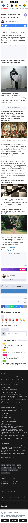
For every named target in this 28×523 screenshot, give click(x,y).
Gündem (8, 12)
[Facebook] (5, 491)
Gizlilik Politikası (4, 481)
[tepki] (2, 320)
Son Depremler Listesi (6, 417)
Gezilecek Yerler (5, 472)
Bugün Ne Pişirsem (13, 470)
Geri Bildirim (4, 480)
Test (4, 343)
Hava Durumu (4, 415)
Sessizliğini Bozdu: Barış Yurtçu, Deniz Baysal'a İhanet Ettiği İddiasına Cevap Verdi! (14, 357)
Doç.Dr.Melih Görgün (11, 21)
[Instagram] (2, 491)
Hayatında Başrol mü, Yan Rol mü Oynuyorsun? (14, 352)
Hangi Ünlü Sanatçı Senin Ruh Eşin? (9, 389)
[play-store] (13, 497)
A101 (15, 467)
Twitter (3, 465)
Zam (14, 465)
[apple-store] (5, 497)
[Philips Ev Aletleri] (8, 5)
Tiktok (19, 467)
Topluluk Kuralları (5, 483)
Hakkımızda (3, 478)
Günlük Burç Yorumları (7, 467)
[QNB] (20, 5)
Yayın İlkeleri (16, 481)
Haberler (3, 12)
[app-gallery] (21, 497)
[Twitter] (8, 491)
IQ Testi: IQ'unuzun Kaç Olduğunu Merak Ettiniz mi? (12, 459)
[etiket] (25, 15)
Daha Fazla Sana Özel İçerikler (13, 291)
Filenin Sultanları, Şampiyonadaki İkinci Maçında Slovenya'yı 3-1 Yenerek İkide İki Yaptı (14, 364)
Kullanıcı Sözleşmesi (17, 480)
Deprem (9, 465)
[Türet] (24, 5)
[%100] (16, 5)
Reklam (2, 485)
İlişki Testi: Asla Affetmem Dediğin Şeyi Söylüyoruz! (12, 346)
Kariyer (14, 478)
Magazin (5, 354)
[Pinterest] (14, 491)
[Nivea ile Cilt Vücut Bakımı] (3, 5)
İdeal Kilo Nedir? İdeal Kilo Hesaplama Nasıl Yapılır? (12, 445)
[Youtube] (11, 491)
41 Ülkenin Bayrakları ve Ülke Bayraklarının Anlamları (12, 453)
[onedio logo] (13, 506)
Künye (14, 483)
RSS (14, 485)
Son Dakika (4, 470)
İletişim (2, 486)
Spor (4, 361)
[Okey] (12, 5)
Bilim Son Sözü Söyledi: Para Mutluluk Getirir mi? (11, 394)
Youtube (19, 465)
